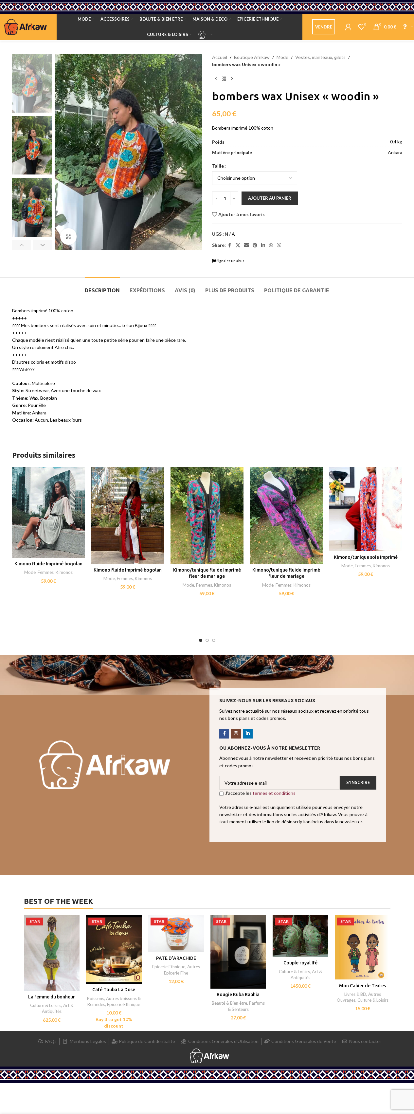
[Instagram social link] (236, 734)
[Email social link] (246, 245)
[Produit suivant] (232, 79)
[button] (21, 245)
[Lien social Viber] (279, 245)
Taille (218, 166)
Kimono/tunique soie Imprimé (366, 557)
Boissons (95, 998)
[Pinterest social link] (255, 245)
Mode (282, 57)
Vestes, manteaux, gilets (320, 57)
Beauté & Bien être (229, 1003)
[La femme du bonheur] (52, 953)
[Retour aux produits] (224, 79)
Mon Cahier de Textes (362, 985)
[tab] (102, 287)
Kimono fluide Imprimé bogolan (48, 563)
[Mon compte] (348, 26)
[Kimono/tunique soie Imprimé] (365, 509)
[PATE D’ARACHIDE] (176, 933)
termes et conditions (274, 793)
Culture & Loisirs (45, 1005)
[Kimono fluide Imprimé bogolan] (48, 512)
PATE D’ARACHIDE (176, 958)
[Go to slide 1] (200, 640)
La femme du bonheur (51, 996)
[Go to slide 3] (213, 640)
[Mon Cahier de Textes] (362, 947)
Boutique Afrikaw (252, 57)
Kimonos (64, 572)
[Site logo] (25, 26)
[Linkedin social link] (263, 245)
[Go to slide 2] (207, 640)
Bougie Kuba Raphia (238, 994)
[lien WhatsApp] (271, 245)
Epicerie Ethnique (123, 1004)
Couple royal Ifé (300, 962)
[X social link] (238, 245)
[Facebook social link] (230, 245)
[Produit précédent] (216, 79)
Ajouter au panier (269, 198)
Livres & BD (355, 994)
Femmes (46, 572)
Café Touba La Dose (113, 989)
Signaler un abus (230, 261)
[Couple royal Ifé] (300, 936)
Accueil (219, 57)
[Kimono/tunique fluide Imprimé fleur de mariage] (207, 515)
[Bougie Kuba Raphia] (238, 952)
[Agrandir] (68, 236)
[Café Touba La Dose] (114, 949)
